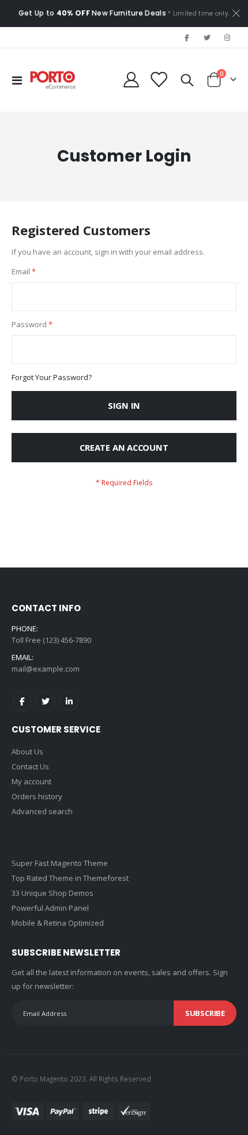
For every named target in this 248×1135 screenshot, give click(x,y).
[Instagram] (227, 37)
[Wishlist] (158, 79)
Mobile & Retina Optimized (58, 923)
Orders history (37, 796)
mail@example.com (46, 669)
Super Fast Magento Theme (60, 863)
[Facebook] (186, 37)
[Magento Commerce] (53, 80)
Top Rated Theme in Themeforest (70, 878)
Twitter (45, 701)
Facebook (22, 701)
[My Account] (131, 79)
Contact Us (30, 766)
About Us (27, 751)
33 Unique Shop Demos (52, 893)
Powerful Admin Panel (50, 908)
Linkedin (68, 701)
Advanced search (42, 811)
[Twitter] (207, 37)
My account (31, 781)
